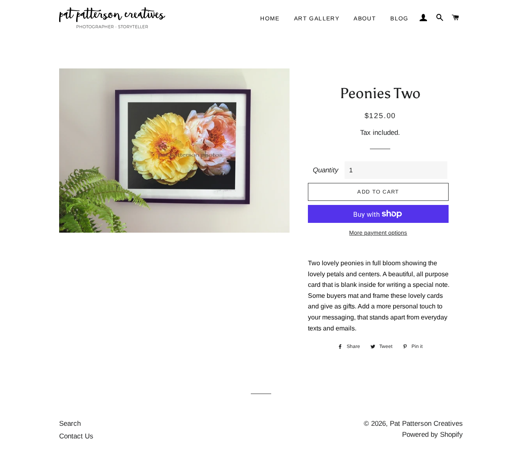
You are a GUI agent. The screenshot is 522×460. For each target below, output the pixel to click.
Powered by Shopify (432, 434)
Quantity (325, 170)
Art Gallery (316, 18)
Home (270, 18)
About (365, 18)
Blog (399, 18)
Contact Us (76, 436)
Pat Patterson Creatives (426, 423)
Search (70, 423)
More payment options (378, 232)
